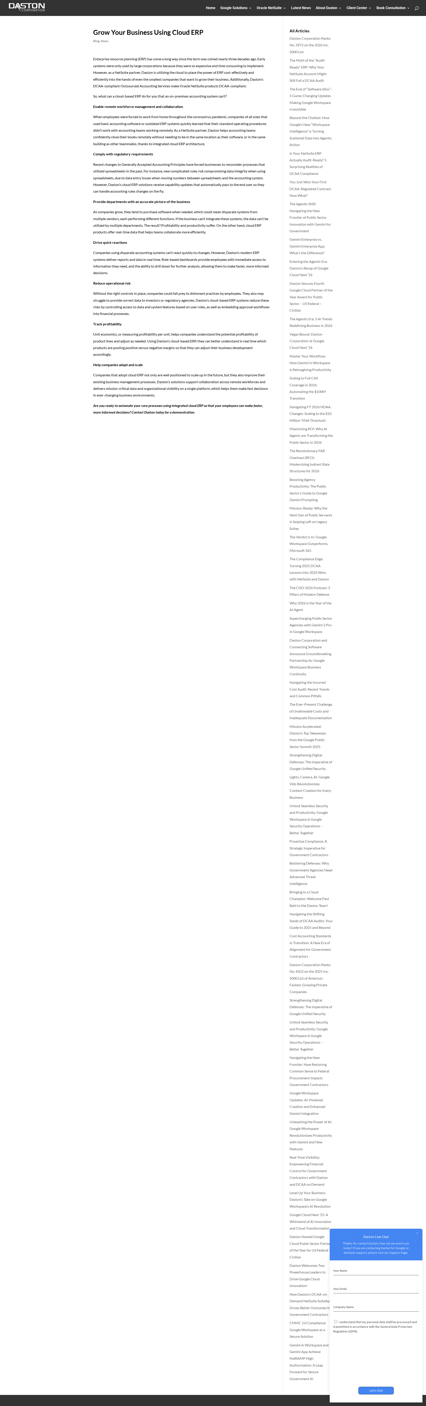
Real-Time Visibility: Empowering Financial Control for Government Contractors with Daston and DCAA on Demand (309, 1170)
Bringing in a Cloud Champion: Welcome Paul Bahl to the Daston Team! (309, 899)
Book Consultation (391, 8)
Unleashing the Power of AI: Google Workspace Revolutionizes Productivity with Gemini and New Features (311, 1135)
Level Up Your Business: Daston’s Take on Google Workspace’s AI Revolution (310, 1199)
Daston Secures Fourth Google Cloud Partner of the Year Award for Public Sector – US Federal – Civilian (311, 296)
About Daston (326, 8)
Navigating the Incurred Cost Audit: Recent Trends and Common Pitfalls (309, 689)
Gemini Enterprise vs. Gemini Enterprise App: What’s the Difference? (307, 246)
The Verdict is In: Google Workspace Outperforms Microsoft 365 (309, 544)
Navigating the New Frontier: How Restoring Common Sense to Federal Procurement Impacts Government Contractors (309, 1071)
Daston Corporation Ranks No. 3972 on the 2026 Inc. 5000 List (310, 45)
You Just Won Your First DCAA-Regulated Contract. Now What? (310, 188)
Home (210, 8)
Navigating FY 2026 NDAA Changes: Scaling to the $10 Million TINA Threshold (310, 413)
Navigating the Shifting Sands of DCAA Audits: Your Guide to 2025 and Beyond (311, 921)
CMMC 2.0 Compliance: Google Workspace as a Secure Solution (308, 1329)
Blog (96, 41)
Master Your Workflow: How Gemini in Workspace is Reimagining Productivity (310, 363)
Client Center (357, 8)
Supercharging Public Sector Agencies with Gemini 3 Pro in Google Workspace (311, 625)
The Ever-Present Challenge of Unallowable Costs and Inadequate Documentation (311, 711)
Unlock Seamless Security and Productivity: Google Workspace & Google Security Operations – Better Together (309, 819)
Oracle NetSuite (269, 8)
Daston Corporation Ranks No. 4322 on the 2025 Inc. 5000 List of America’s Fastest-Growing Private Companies (310, 978)
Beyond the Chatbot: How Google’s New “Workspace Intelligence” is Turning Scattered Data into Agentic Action (311, 131)
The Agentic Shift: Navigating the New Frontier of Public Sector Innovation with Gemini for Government (310, 217)
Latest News (301, 8)
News (104, 41)
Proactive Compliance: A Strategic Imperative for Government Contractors (309, 848)
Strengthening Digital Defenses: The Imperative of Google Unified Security (311, 762)
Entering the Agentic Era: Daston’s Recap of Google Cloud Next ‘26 (309, 268)
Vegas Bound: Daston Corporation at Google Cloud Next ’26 (307, 341)
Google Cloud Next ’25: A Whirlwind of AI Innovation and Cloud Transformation (310, 1221)
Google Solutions (233, 8)
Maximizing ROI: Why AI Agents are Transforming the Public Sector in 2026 (311, 435)
